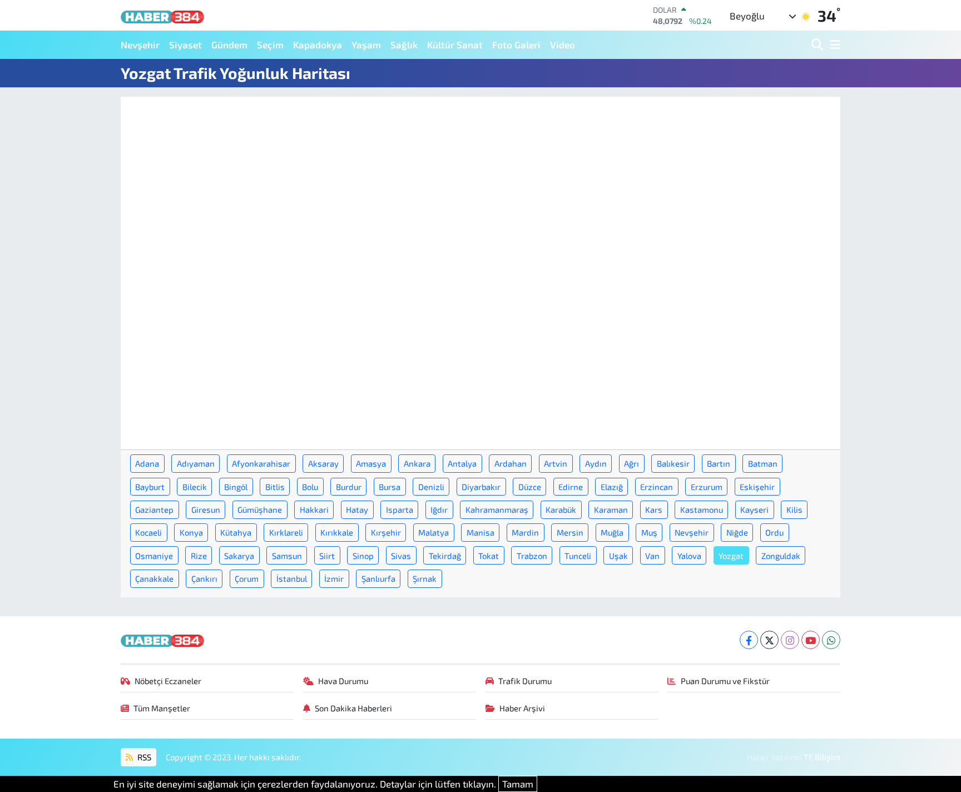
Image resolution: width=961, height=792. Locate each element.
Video (562, 44)
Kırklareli (286, 532)
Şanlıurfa (378, 578)
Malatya (433, 532)
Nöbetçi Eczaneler (168, 681)
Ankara (417, 463)
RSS (143, 757)
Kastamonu (701, 509)
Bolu (310, 487)
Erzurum (706, 487)
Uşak (618, 556)
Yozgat (731, 556)
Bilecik (194, 487)
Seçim (270, 44)
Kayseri (754, 509)
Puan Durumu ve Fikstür (725, 681)
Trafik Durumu (525, 681)
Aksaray (323, 463)
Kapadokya (317, 44)
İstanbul (291, 578)
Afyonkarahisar (261, 463)
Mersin (570, 532)
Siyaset (185, 44)
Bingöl (235, 487)
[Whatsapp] (831, 640)
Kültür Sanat (455, 44)
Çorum (247, 578)
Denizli (431, 487)
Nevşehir (140, 44)
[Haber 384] (162, 15)
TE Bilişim (822, 757)
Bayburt (150, 487)
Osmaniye (154, 556)
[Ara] (818, 45)
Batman (762, 463)
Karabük (561, 509)
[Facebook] (749, 640)
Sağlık (404, 44)
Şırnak (425, 578)
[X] (769, 640)
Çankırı (204, 578)
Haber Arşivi (522, 708)
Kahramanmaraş (496, 509)
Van (652, 556)
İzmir (334, 578)
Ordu (774, 532)
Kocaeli (148, 532)
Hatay (357, 509)
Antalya (462, 463)
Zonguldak (780, 556)
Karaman (611, 509)
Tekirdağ (445, 556)
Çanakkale (154, 578)
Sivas (401, 556)
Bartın (718, 463)
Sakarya (239, 556)
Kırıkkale (336, 532)
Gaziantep (154, 509)
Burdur (348, 487)
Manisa (480, 532)
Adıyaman (196, 463)
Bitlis (275, 487)
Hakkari (314, 509)
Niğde (737, 532)
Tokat (488, 556)
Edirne (570, 487)
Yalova (689, 556)
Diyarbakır (481, 487)
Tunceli (577, 556)
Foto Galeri (516, 44)
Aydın (596, 463)
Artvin (555, 463)
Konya (191, 532)
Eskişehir (757, 487)
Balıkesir (673, 463)
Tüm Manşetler (161, 708)
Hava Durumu (343, 681)
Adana (147, 463)
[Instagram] (790, 640)
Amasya (371, 463)
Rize (199, 556)
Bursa (389, 487)
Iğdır (439, 509)
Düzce (529, 487)
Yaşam (366, 44)
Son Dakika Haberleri (353, 708)
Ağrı (631, 463)
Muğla (612, 532)
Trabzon (532, 556)
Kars (653, 509)
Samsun (287, 556)
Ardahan (510, 463)
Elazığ (612, 487)
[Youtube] (810, 640)
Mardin (525, 532)
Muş (649, 532)
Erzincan (656, 487)
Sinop (363, 556)
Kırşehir (386, 532)
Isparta (399, 509)
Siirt (327, 556)
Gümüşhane (259, 509)
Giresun (205, 509)
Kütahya (235, 532)
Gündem (229, 44)
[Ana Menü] (833, 45)
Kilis (794, 509)
